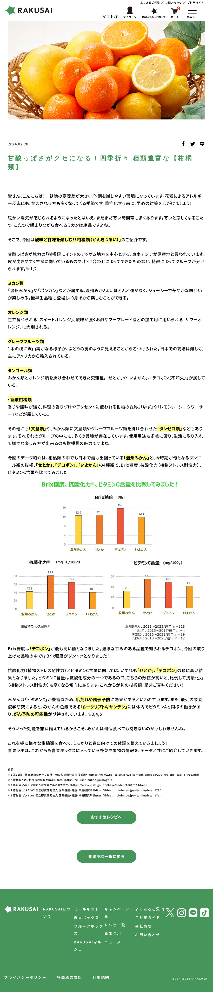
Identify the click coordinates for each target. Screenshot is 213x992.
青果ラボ (112, 933)
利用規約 (100, 977)
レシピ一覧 (114, 924)
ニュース (112, 941)
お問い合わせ (173, 2)
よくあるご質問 (150, 2)
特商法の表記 (69, 977)
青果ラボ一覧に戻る (106, 856)
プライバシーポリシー (25, 977)
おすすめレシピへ (106, 817)
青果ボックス (86, 917)
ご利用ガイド (195, 2)
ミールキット (86, 908)
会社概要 (143, 926)
